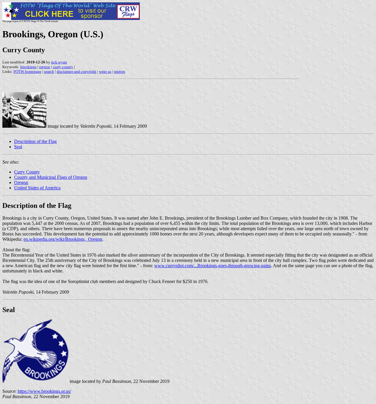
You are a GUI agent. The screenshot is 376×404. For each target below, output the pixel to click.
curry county (63, 67)
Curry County (27, 171)
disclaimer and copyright (76, 71)
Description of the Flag (35, 141)
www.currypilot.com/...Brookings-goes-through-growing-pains (212, 265)
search (49, 71)
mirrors (119, 71)
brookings (28, 67)
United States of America (37, 187)
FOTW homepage (27, 71)
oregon (44, 67)
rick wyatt (59, 62)
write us (105, 71)
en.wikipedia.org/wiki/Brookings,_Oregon (63, 239)
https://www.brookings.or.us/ (44, 391)
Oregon (21, 182)
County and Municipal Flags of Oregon (50, 177)
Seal (18, 146)
